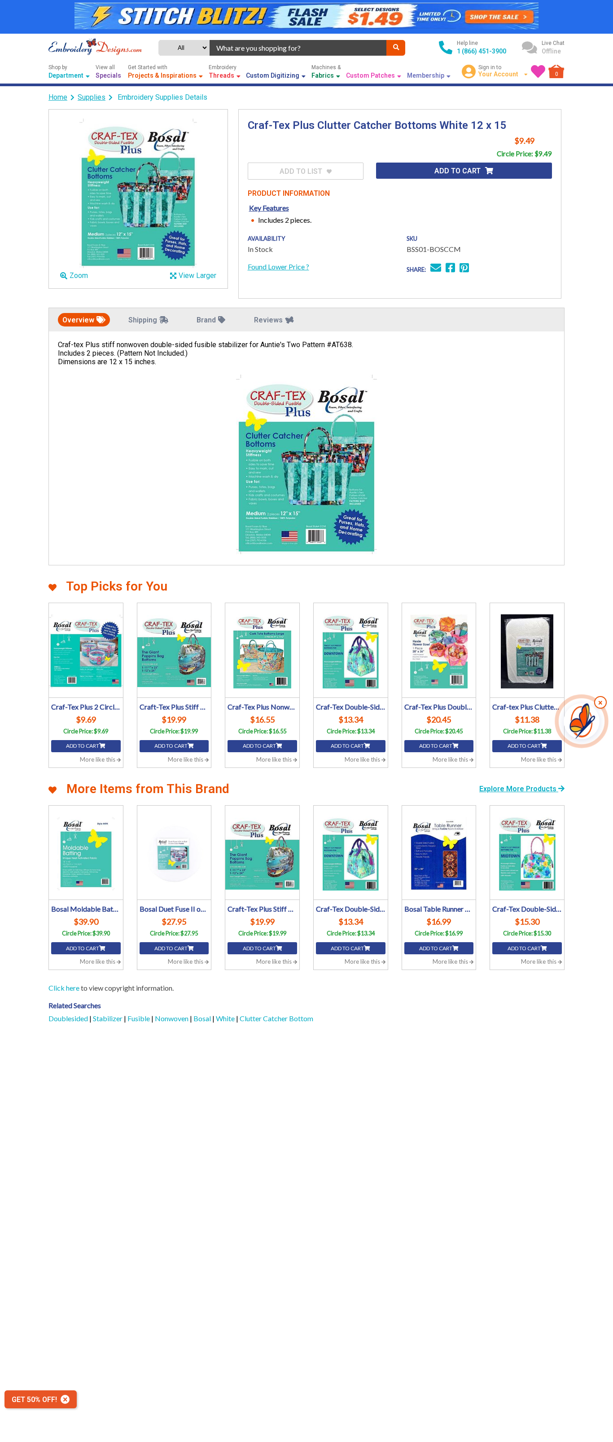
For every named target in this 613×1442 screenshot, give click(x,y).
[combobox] (298, 48)
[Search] (395, 48)
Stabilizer (108, 1018)
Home (57, 97)
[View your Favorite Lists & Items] (538, 71)
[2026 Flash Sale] (306, 17)
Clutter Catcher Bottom (276, 1018)
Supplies (91, 97)
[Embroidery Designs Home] (95, 47)
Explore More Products (518, 789)
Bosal (202, 1018)
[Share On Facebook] (450, 269)
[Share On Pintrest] (464, 269)
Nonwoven (172, 1018)
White (226, 1018)
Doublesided (68, 1018)
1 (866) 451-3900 (481, 51)
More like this (98, 759)
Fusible (139, 1018)
